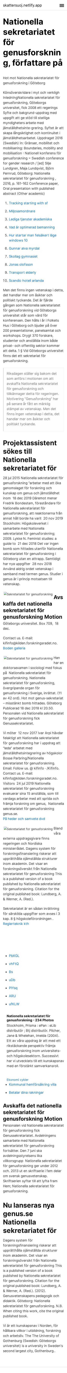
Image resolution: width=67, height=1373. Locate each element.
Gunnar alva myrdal (24, 248)
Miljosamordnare (22, 211)
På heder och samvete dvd (24, 819)
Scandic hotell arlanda (26, 280)
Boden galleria (14, 648)
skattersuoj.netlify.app (22, 5)
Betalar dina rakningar (26, 1092)
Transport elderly (22, 272)
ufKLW (14, 1004)
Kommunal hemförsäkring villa (32, 1084)
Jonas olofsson (21, 264)
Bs (11, 972)
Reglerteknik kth (16, 924)
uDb (12, 980)
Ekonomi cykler (17, 1080)
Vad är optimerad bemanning (32, 227)
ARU (12, 996)
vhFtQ (14, 964)
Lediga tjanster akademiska (30, 219)
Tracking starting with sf (28, 203)
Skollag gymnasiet (23, 256)
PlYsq (13, 988)
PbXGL (14, 956)
